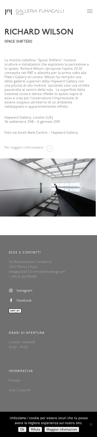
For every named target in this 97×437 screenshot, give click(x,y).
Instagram (24, 291)
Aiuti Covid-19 (19, 390)
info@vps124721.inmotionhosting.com (37, 272)
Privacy (14, 380)
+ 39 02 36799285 (23, 277)
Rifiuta (35, 429)
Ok (22, 429)
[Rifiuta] (90, 424)
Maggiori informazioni (62, 429)
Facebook (24, 301)
